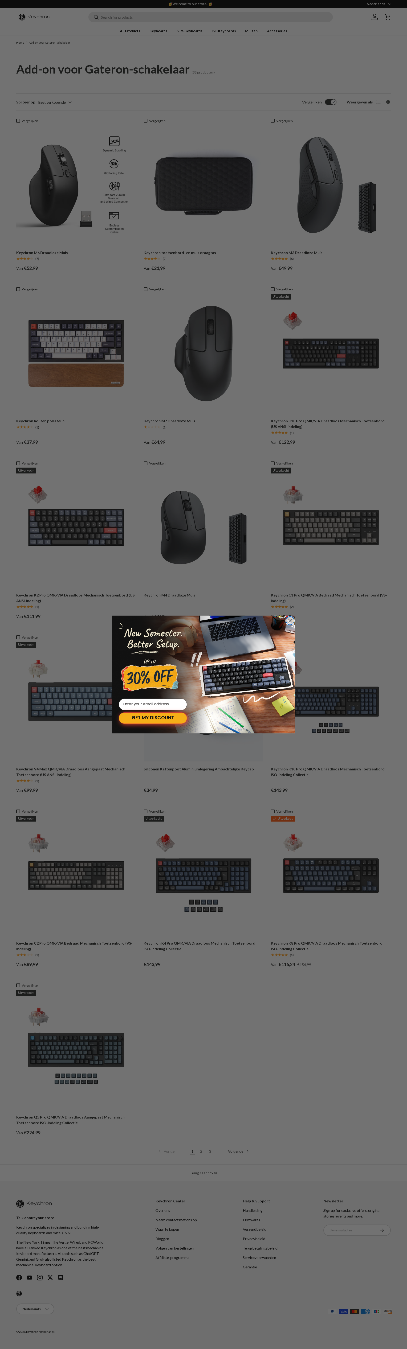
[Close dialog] (290, 621)
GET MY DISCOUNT (153, 718)
